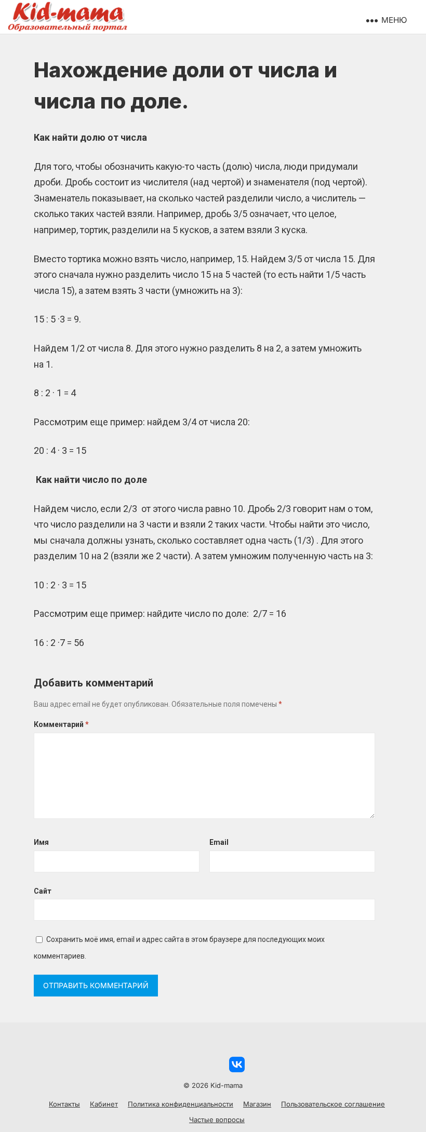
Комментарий (61, 724)
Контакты (64, 1104)
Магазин (257, 1104)
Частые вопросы (217, 1119)
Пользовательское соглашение (333, 1104)
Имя (41, 842)
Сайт (42, 891)
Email (219, 842)
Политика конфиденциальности (180, 1104)
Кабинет (104, 1104)
